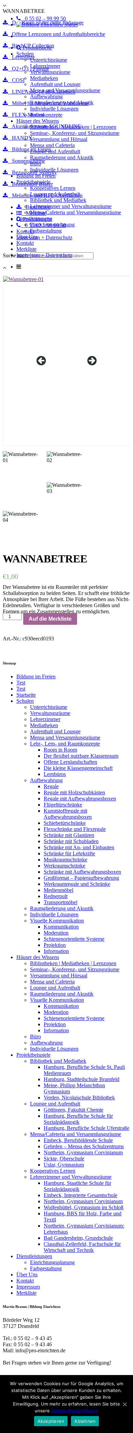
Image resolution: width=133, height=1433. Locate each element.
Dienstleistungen (34, 218)
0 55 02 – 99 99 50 (43, 18)
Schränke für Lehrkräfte (69, 853)
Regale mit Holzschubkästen (74, 792)
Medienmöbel (58, 890)
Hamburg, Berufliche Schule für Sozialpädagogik (78, 1119)
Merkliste (26, 249)
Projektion (55, 945)
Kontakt (25, 243)
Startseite (26, 695)
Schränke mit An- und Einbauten (79, 847)
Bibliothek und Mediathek (58, 200)
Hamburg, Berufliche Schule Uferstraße (86, 1128)
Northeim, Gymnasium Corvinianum (83, 1152)
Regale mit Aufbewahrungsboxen (80, 798)
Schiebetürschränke (65, 823)
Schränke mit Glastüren (69, 835)
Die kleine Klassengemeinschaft (78, 768)
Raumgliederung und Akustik (61, 102)
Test (20, 682)
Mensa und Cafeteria (52, 145)
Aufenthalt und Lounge (55, 84)
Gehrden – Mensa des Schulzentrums (84, 1146)
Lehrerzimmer (45, 66)
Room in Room (60, 750)
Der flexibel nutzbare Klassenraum (81, 756)
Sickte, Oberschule (64, 1158)
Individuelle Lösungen (54, 109)
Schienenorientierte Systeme (74, 939)
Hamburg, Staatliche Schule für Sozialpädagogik (77, 1186)
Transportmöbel (60, 902)
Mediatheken (44, 78)
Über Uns (27, 237)
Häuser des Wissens (37, 121)
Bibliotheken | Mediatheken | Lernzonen (73, 127)
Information (56, 951)
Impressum (28, 1287)
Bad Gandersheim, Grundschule (78, 1238)
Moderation (56, 933)
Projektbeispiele (33, 182)
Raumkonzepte (46, 115)
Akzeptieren (51, 1421)
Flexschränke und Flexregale (75, 829)
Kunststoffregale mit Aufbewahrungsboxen (68, 814)
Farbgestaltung (46, 231)
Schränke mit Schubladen (71, 841)
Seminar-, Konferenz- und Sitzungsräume (74, 133)
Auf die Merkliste (50, 619)
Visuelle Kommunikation (57, 920)
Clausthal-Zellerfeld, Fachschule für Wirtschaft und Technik (82, 1247)
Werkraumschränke (64, 866)
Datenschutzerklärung (74, 1410)
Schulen (25, 54)
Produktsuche (36, 48)
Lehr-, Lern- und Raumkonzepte (65, 744)
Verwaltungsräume (50, 72)
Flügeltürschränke (63, 805)
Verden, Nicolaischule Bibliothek (79, 1097)
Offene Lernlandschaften (70, 762)
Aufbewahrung (46, 96)
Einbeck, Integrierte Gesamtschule (80, 1195)
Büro (35, 163)
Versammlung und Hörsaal (58, 139)
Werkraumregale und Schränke (77, 884)
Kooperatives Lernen (52, 188)
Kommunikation (61, 927)
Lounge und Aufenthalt (55, 151)
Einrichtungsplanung (52, 224)
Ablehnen (84, 1421)
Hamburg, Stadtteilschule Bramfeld (81, 1079)
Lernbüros (55, 774)
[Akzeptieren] (124, 1404)
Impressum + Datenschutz (44, 255)
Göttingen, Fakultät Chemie (73, 1110)
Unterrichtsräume (48, 60)
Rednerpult (56, 896)
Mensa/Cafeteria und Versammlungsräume (75, 212)
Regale (51, 786)
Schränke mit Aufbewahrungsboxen (82, 872)
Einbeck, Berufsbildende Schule (78, 1140)
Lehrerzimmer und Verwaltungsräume (71, 206)
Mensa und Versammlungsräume (65, 90)
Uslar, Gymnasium (64, 1165)
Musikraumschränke (65, 859)
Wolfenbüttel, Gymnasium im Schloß (83, 1207)
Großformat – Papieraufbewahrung (81, 878)
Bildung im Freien (36, 176)
